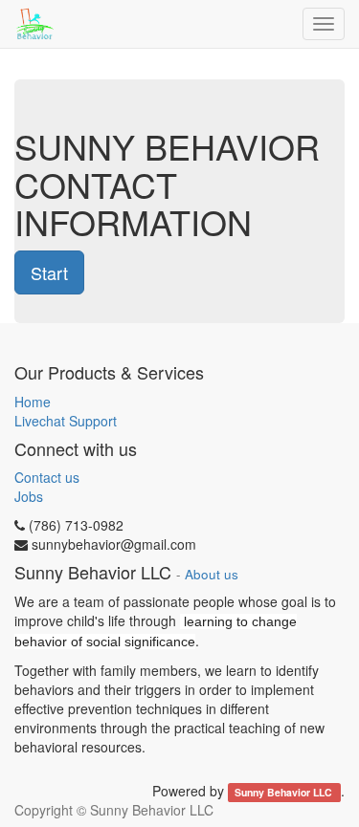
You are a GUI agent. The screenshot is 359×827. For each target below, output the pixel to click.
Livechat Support (65, 420)
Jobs (28, 496)
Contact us (46, 477)
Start (49, 272)
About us (211, 574)
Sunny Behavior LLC (285, 792)
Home (32, 401)
